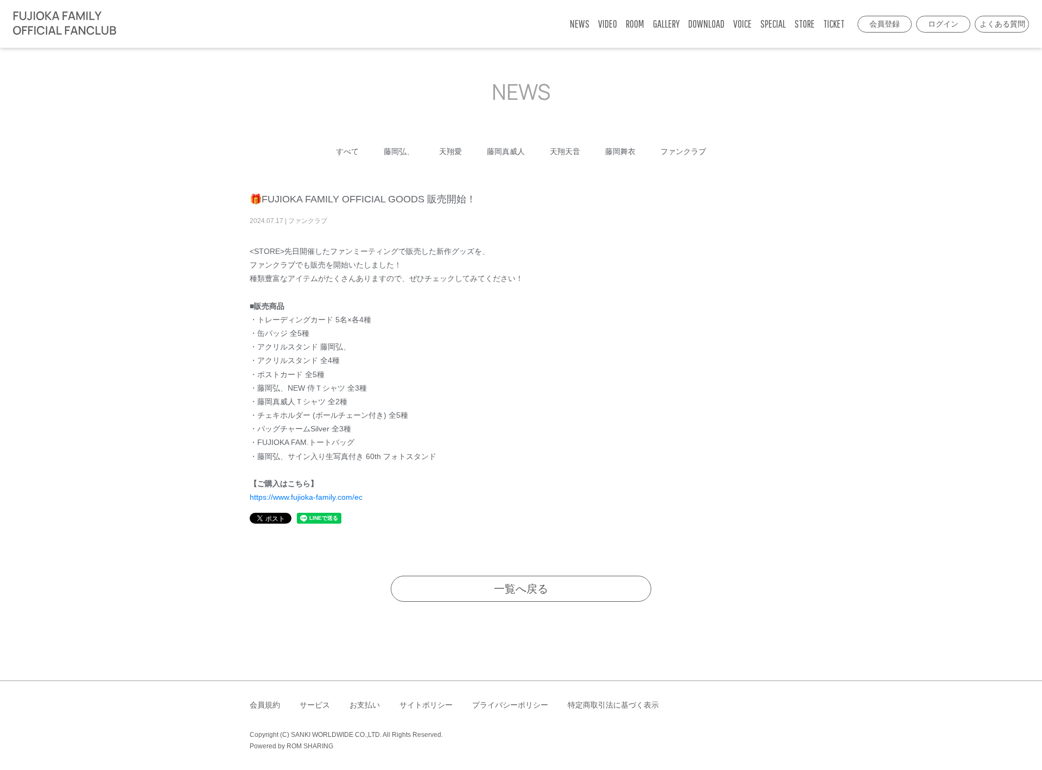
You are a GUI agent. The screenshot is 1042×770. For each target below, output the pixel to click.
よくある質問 (1002, 24)
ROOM (635, 23)
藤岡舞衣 (620, 151)
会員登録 (884, 24)
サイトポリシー (426, 705)
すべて (347, 151)
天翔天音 (565, 151)
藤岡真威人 (506, 151)
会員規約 (265, 705)
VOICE (742, 23)
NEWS (579, 23)
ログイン (943, 24)
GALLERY (666, 23)
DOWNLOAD (706, 23)
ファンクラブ (683, 151)
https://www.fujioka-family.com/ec (306, 497)
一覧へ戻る (521, 589)
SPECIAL (773, 23)
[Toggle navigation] (127, 24)
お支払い (365, 705)
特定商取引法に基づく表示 (613, 705)
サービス (315, 705)
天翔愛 (450, 151)
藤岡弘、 (399, 151)
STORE (805, 23)
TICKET (833, 23)
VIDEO (607, 23)
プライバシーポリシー (510, 705)
